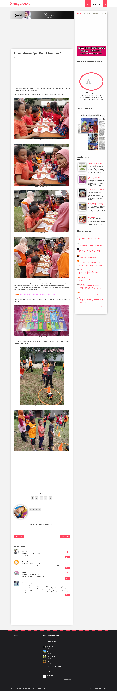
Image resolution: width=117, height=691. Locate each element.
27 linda (81, 284)
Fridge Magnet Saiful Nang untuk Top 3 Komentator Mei (96, 204)
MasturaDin (25, 562)
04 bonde (82, 261)
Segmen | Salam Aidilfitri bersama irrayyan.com (95, 164)
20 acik (81, 249)
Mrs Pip (24, 551)
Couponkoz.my (52, 671)
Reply (67, 557)
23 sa (80, 243)
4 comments (37, 57)
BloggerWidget (67, 679)
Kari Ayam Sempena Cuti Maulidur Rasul (90, 245)
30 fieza (81, 292)
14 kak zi (82, 277)
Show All (103, 306)
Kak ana (81, 255)
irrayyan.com (20, 3)
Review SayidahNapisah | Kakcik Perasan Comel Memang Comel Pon (95, 177)
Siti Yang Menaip (27, 583)
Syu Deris (50, 675)
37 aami (81, 269)
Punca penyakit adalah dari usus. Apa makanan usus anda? (37, 294)
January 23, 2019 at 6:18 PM (30, 574)
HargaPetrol (96, 4)
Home (88, 4)
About (79, 13)
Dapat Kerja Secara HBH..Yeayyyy (88, 294)
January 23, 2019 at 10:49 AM (31, 563)
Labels (95, 13)
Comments (87, 13)
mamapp (24, 572)
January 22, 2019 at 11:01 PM (31, 553)
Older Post (65, 536)
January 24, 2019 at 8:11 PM (30, 585)
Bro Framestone (52, 641)
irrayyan (32, 506)
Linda (48, 651)
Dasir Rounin (51, 656)
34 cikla (81, 237)
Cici (48, 661)
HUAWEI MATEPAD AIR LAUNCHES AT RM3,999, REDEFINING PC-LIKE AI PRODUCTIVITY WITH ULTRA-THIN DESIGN (91, 287)
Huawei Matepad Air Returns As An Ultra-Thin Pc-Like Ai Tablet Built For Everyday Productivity (91, 301)
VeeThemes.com (41, 688)
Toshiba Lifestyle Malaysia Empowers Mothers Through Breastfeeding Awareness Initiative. (90, 272)
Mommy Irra (91, 93)
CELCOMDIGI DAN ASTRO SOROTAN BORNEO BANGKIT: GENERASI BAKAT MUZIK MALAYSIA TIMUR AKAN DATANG (91, 264)
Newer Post (19, 536)
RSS (91, 688)
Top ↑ (104, 688)
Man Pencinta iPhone (54, 666)
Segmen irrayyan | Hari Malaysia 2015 (94, 216)
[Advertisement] (42, 34)
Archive (103, 13)
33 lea (81, 298)
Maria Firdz (50, 646)
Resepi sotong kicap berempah (88, 257)
